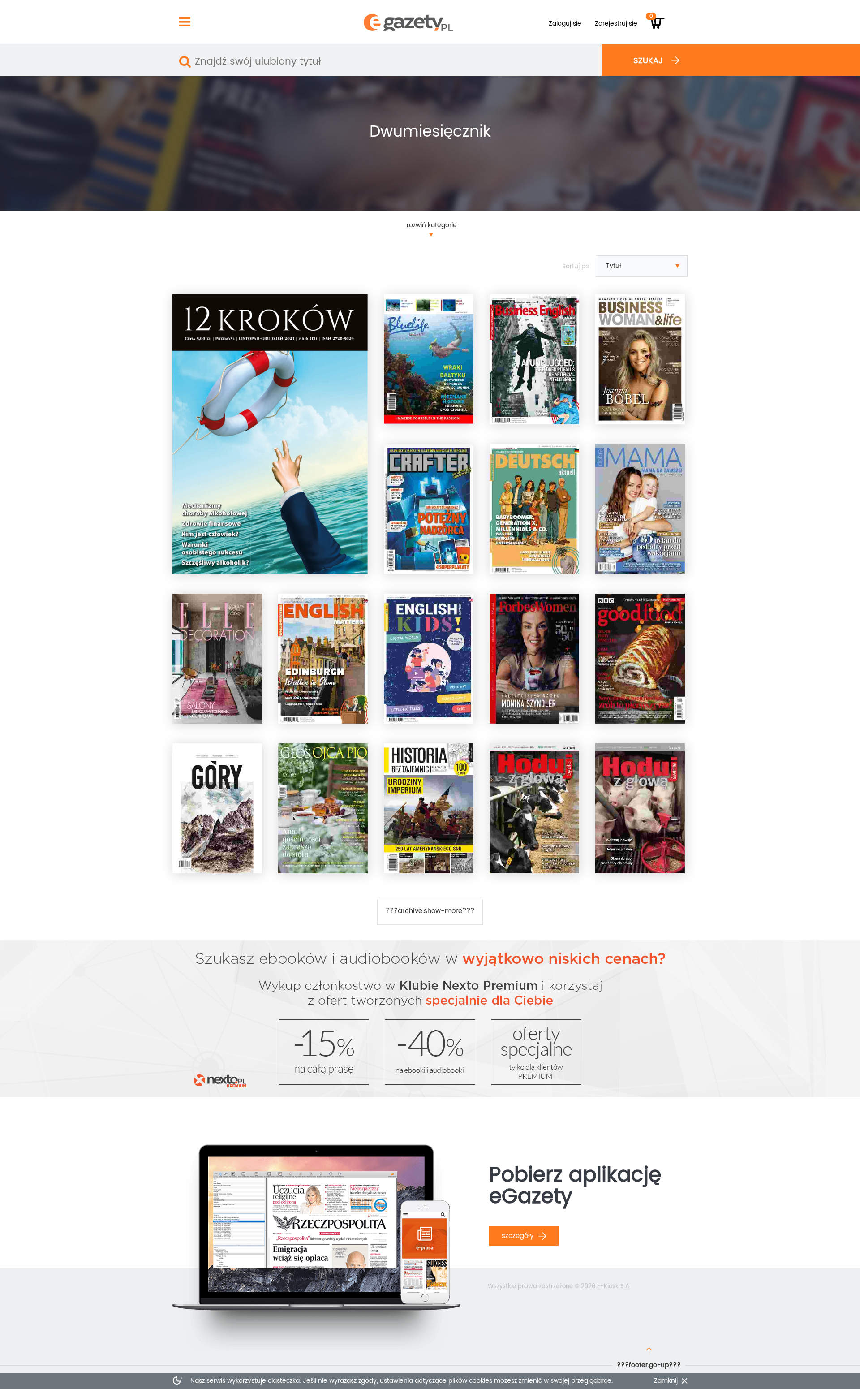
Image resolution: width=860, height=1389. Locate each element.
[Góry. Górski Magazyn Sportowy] (217, 808)
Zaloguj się (565, 23)
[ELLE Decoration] (217, 659)
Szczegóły (519, 1236)
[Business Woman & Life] (640, 359)
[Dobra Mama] (640, 509)
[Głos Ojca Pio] (323, 808)
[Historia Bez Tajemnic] (428, 808)
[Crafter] (428, 509)
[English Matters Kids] (428, 659)
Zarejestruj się (616, 23)
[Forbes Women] (534, 659)
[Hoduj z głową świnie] (640, 808)
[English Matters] (323, 659)
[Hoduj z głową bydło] (534, 808)
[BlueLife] (428, 359)
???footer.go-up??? (649, 1365)
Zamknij (666, 1380)
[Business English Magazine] (534, 359)
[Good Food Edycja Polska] (640, 659)
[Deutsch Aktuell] (534, 509)
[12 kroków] (270, 434)
